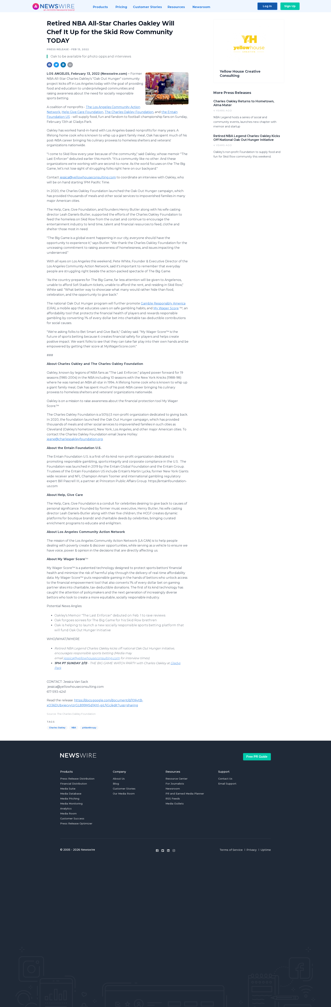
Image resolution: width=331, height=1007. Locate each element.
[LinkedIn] (168, 850)
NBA (73, 727)
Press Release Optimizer (76, 823)
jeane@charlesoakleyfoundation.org (75, 439)
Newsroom (173, 788)
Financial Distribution (73, 783)
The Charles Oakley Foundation (129, 112)
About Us (119, 778)
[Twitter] (162, 850)
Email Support (227, 783)
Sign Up (290, 6)
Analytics (66, 808)
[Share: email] (70, 65)
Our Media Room (124, 793)
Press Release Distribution (77, 778)
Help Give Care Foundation (82, 112)
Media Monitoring (71, 803)
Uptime (266, 850)
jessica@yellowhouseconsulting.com (88, 177)
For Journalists (175, 783)
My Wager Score (166, 308)
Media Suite (67, 788)
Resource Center (177, 778)
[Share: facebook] (49, 65)
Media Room (68, 813)
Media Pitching (69, 798)
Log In (267, 6)
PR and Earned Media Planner (185, 793)
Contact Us (225, 778)
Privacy (252, 850)
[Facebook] (157, 850)
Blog (116, 783)
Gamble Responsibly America (163, 303)
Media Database (70, 793)
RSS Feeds (173, 798)
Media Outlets (175, 803)
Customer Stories (124, 788)
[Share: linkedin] (63, 65)
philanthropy (89, 727)
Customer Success (72, 818)
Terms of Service (231, 850)
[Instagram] (174, 850)
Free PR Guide (256, 756)
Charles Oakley (57, 727)
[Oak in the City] (166, 88)
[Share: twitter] (56, 65)
